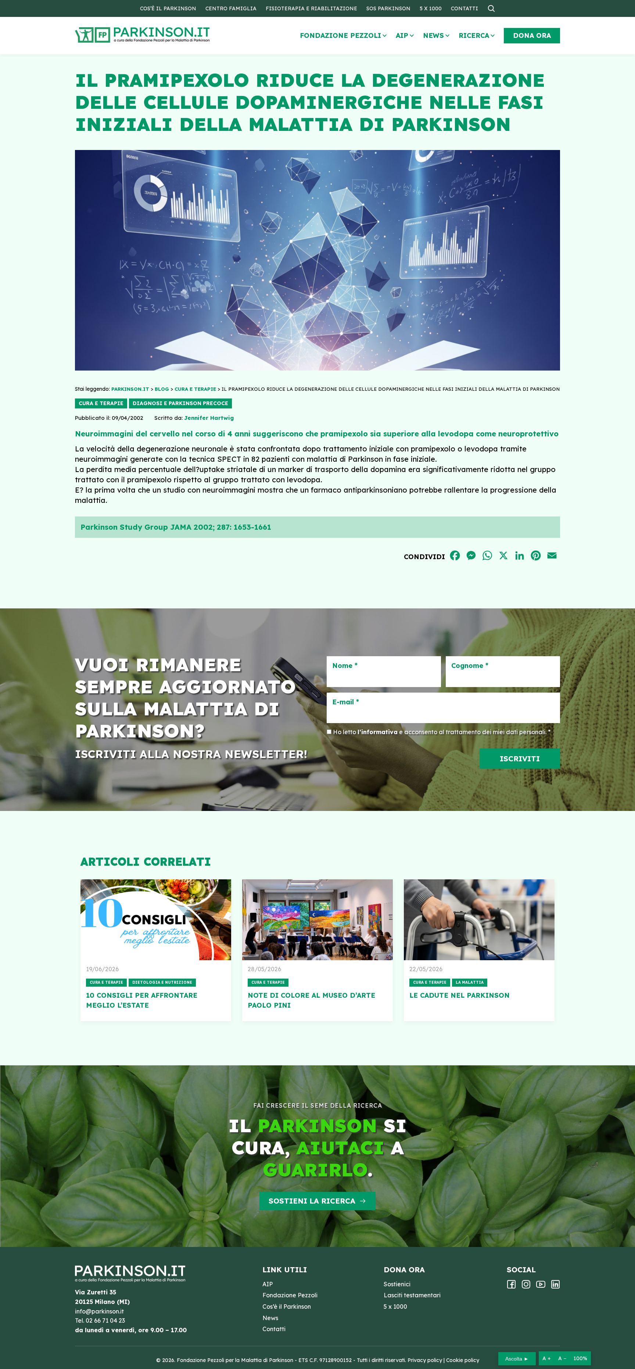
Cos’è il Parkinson (168, 8)
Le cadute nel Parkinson (459, 995)
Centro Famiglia (230, 8)
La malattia (470, 982)
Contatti (464, 8)
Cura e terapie (101, 403)
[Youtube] (540, 1286)
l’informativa (378, 732)
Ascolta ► (517, 1359)
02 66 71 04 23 (105, 1320)
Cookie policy (462, 1360)
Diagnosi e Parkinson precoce (180, 403)
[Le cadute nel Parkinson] (479, 919)
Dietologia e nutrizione (162, 982)
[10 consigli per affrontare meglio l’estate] (155, 919)
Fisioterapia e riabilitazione (311, 8)
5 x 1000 (431, 8)
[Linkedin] (555, 1286)
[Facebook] (511, 1286)
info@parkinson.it (99, 1311)
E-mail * (345, 702)
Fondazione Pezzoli (340, 35)
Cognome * (469, 666)
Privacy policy (425, 1360)
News (433, 35)
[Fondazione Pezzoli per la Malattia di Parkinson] (163, 35)
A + (546, 1358)
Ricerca (474, 35)
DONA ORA (532, 35)
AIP (402, 35)
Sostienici (397, 1284)
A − (562, 1358)
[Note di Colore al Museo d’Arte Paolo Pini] (317, 919)
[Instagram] (526, 1286)
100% (580, 1358)
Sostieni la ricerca (312, 1200)
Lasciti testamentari (412, 1295)
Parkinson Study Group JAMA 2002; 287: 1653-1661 (175, 527)
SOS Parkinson (388, 8)
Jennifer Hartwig (209, 417)
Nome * (345, 666)
